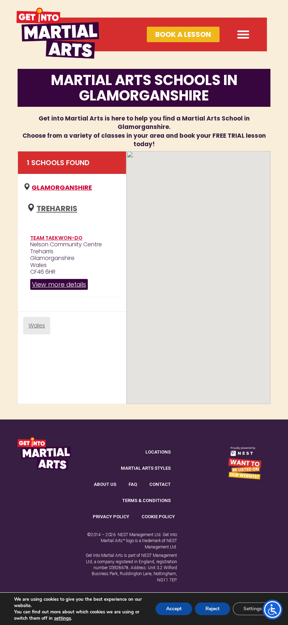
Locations (158, 452)
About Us (105, 484)
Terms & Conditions (146, 500)
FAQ (133, 484)
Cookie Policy (158, 516)
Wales (36, 325)
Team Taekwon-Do (56, 237)
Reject (212, 608)
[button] (243, 34)
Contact (160, 484)
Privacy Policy (111, 516)
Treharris (57, 208)
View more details (59, 284)
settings (62, 618)
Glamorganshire (62, 187)
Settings (252, 608)
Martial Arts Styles (146, 468)
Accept (174, 608)
